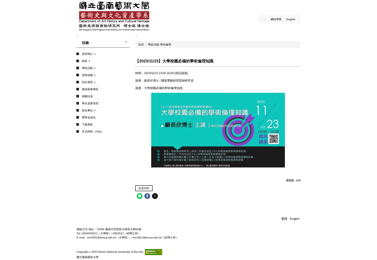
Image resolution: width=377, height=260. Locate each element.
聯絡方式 (82, 229)
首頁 (141, 44)
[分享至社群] (140, 196)
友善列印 (143, 188)
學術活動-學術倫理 (159, 44)
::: (265, 19)
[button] (103, 54)
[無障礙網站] (153, 251)
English (290, 19)
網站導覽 (276, 19)
